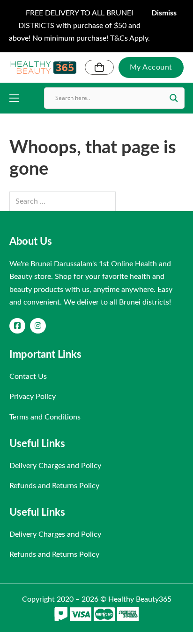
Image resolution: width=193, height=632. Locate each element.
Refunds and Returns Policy (54, 486)
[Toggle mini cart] (99, 67)
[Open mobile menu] (14, 98)
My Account (151, 67)
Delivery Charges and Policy (55, 465)
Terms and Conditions (45, 417)
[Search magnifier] (173, 98)
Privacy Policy (32, 396)
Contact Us (28, 376)
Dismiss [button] (164, 13)
